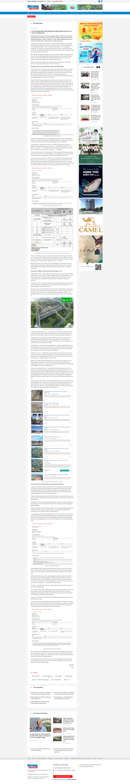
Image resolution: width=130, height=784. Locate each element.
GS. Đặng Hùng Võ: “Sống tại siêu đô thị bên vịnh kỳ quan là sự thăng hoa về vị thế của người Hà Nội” (40, 735)
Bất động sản (49, 13)
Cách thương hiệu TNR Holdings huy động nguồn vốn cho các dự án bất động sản (52, 32)
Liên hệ (48, 1)
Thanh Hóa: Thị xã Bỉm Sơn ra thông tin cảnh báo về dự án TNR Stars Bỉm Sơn (41, 693)
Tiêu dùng (65, 13)
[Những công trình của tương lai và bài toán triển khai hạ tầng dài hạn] (57, 738)
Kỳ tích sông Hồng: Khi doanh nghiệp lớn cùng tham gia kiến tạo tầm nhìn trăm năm (63, 750)
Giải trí (92, 13)
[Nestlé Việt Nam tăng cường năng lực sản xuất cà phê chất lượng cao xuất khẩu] (85, 97)
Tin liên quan (37, 687)
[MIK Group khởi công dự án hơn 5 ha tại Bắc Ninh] (57, 730)
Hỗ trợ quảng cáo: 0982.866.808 (63, 776)
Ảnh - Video (97, 13)
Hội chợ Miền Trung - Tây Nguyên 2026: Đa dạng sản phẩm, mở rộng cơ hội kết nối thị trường (95, 108)
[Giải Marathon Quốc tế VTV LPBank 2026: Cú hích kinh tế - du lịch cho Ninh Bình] (85, 118)
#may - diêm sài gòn (56, 679)
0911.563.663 (58, 768)
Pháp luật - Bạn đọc (85, 13)
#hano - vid (66, 679)
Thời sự (32, 13)
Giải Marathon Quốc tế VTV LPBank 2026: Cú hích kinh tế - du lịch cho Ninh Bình (95, 117)
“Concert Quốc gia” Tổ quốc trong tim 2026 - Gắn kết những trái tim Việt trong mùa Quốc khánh (95, 87)
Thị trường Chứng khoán (74, 13)
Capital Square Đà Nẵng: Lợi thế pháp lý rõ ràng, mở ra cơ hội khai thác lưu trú (68, 721)
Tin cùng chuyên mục (40, 713)
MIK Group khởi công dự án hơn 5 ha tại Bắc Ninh (68, 729)
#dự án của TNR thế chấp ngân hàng (40, 679)
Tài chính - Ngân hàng (40, 13)
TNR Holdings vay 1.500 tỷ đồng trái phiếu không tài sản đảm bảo (63, 697)
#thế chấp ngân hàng (47, 676)
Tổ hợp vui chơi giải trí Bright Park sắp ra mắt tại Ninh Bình (40, 749)
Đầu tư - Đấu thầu (57, 13)
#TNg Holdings (68, 676)
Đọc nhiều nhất (89, 67)
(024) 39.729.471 (67, 768)
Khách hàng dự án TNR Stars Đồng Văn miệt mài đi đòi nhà (41, 697)
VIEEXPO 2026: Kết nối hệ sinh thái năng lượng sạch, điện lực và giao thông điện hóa (95, 74)
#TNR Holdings (58, 676)
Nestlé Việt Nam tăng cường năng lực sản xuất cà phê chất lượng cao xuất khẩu (95, 97)
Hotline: (57, 1)
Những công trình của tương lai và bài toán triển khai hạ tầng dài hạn (68, 738)
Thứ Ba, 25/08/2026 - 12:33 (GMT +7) (36, 1)
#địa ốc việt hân (35, 676)
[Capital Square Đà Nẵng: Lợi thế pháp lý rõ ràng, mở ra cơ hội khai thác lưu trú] (57, 720)
